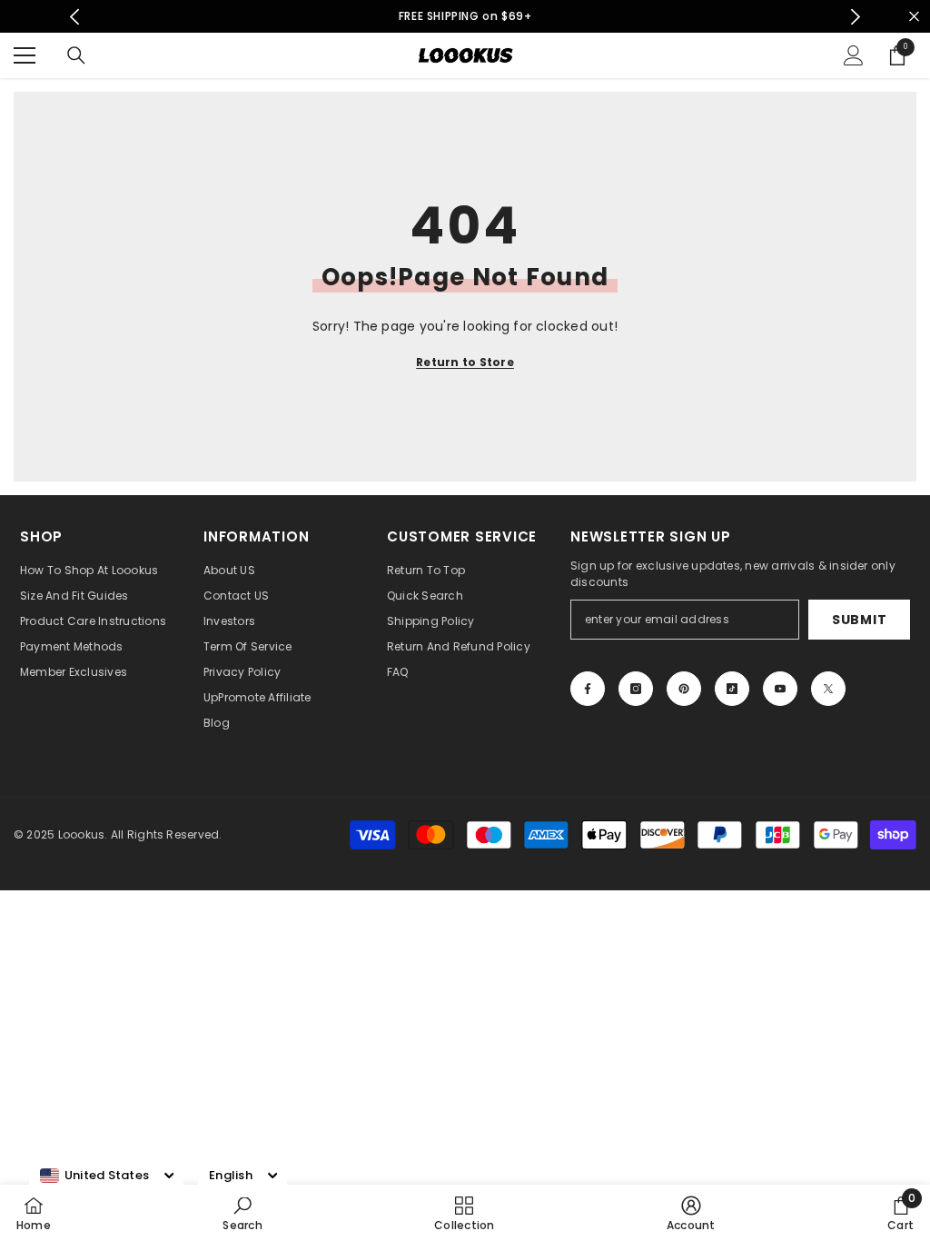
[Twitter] (828, 688)
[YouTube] (780, 688)
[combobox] (94, 1175)
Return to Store (465, 362)
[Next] (855, 17)
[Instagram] (635, 688)
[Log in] (854, 55)
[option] (465, 16)
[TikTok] (732, 688)
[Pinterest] (684, 688)
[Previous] (75, 17)
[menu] (24, 55)
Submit (859, 620)
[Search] (76, 55)
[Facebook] (587, 688)
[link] (242, 1212)
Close (914, 17)
